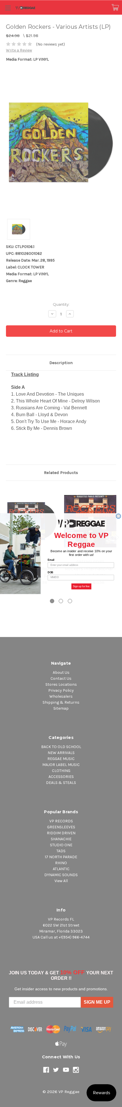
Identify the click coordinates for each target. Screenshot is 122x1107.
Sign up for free (81, 586)
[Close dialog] (118, 516)
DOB (50, 572)
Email (51, 559)
